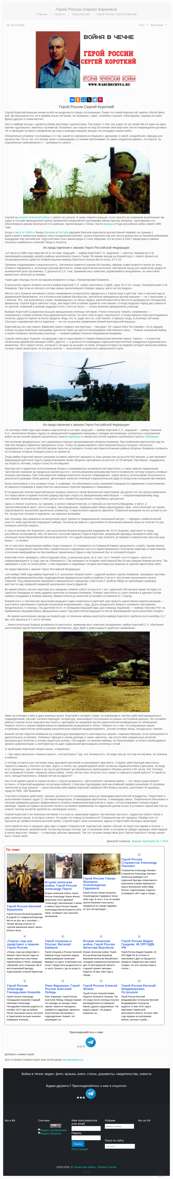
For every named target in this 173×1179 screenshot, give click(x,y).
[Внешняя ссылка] (78, 1046)
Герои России (81, 14)
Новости (59, 14)
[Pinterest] (100, 99)
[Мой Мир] (83, 99)
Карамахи (74, 436)
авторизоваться (73, 1059)
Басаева (49, 232)
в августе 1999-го (24, 232)
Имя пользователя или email (84, 1122)
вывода (108, 223)
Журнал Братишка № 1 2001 (150, 841)
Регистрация (80, 1149)
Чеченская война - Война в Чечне (95, 1167)
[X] (89, 99)
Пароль (77, 1133)
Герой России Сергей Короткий (117, 14)
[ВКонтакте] (72, 99)
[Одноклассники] (77, 99)
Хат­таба (63, 232)
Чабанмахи (151, 436)
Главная (41, 14)
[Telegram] (94, 99)
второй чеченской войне (33, 217)
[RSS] (84, 1172)
